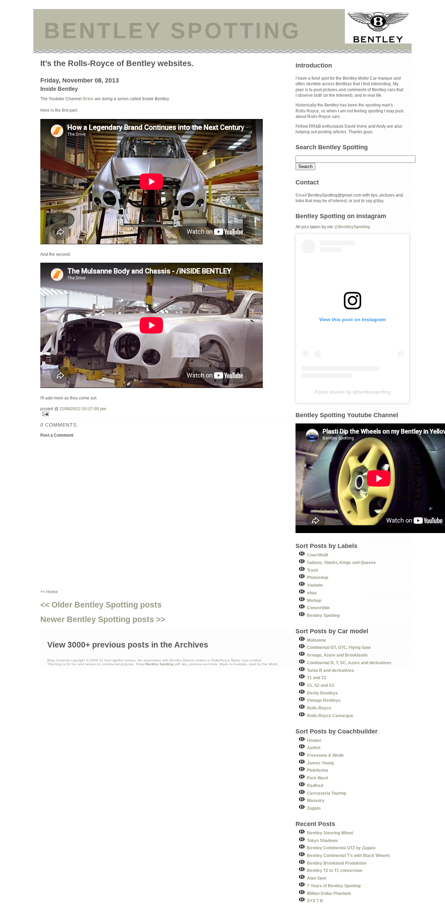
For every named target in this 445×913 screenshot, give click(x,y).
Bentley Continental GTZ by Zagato (341, 847)
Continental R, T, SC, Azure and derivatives (349, 662)
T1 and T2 (316, 677)
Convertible (318, 607)
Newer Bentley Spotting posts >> (102, 619)
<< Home (49, 591)
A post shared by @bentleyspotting (352, 392)
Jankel (313, 747)
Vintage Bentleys (324, 700)
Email (301, 195)
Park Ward (317, 778)
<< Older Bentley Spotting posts (101, 604)
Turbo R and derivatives (330, 670)
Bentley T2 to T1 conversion (334, 870)
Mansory (315, 800)
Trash (312, 570)
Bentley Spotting (323, 615)
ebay (312, 592)
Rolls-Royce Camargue (330, 715)
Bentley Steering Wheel (330, 833)
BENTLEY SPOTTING (172, 30)
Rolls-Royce (319, 708)
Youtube (315, 585)
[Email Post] (168, 414)
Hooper (314, 740)
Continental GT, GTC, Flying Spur (339, 647)
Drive (88, 98)
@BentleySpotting (352, 226)
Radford (315, 785)
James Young (320, 763)
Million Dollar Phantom (329, 893)
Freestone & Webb (325, 755)
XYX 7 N (315, 900)
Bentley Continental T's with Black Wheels (348, 855)
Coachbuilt (317, 555)
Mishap (314, 600)
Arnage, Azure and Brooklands (337, 655)
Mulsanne (316, 640)
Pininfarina (317, 770)
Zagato (314, 808)
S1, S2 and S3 (320, 685)
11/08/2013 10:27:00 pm (82, 408)
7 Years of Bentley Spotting (334, 885)
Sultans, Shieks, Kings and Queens (341, 562)
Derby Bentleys (322, 693)
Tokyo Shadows (322, 840)
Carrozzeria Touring (326, 793)
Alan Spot (316, 878)
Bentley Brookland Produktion (336, 863)
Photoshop (317, 577)
